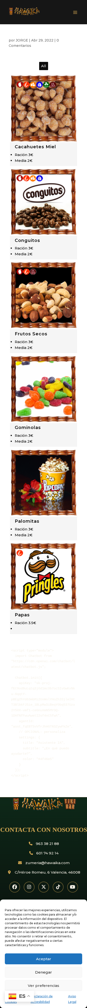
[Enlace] (37, 14)
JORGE (22, 40)
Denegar (43, 972)
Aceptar (43, 959)
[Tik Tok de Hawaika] (58, 887)
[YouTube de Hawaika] (72, 887)
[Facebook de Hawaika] (14, 887)
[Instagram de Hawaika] (29, 887)
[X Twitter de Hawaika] (43, 887)
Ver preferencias (43, 985)
